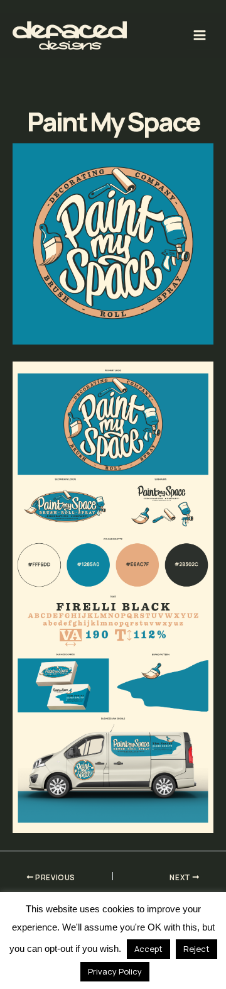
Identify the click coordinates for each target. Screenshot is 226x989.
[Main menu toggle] (200, 35)
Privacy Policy (115, 971)
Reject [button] (196, 948)
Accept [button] (148, 948)
